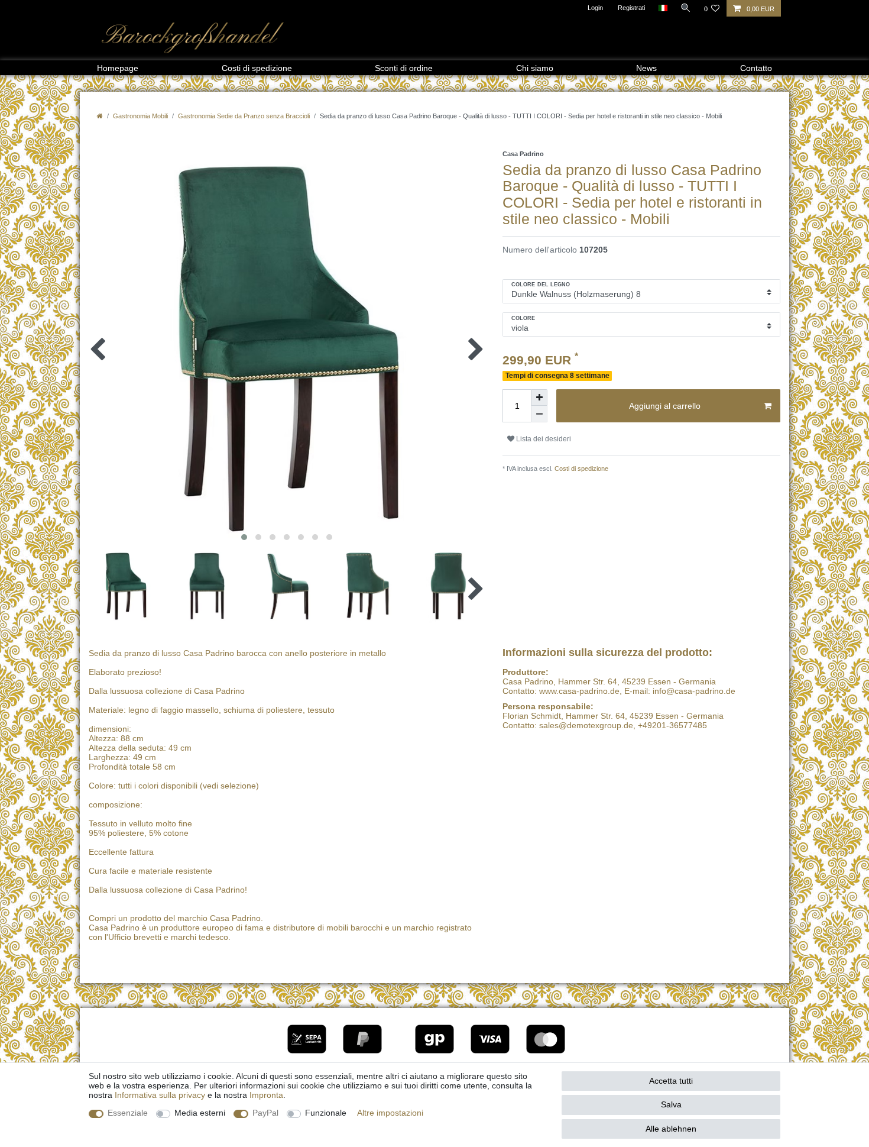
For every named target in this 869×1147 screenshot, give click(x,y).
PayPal (265, 1112)
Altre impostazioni (390, 1112)
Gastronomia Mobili (140, 115)
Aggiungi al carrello (665, 406)
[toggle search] (686, 7)
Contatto (756, 68)
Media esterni (199, 1112)
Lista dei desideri (542, 439)
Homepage (117, 68)
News (646, 68)
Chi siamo (534, 68)
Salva (671, 1104)
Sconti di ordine (404, 68)
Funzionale (325, 1112)
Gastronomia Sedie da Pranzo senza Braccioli (244, 115)
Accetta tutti (671, 1080)
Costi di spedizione (257, 68)
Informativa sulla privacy (160, 1095)
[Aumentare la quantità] (539, 397)
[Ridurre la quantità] (539, 414)
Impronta (266, 1095)
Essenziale (128, 1112)
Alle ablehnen (671, 1128)
